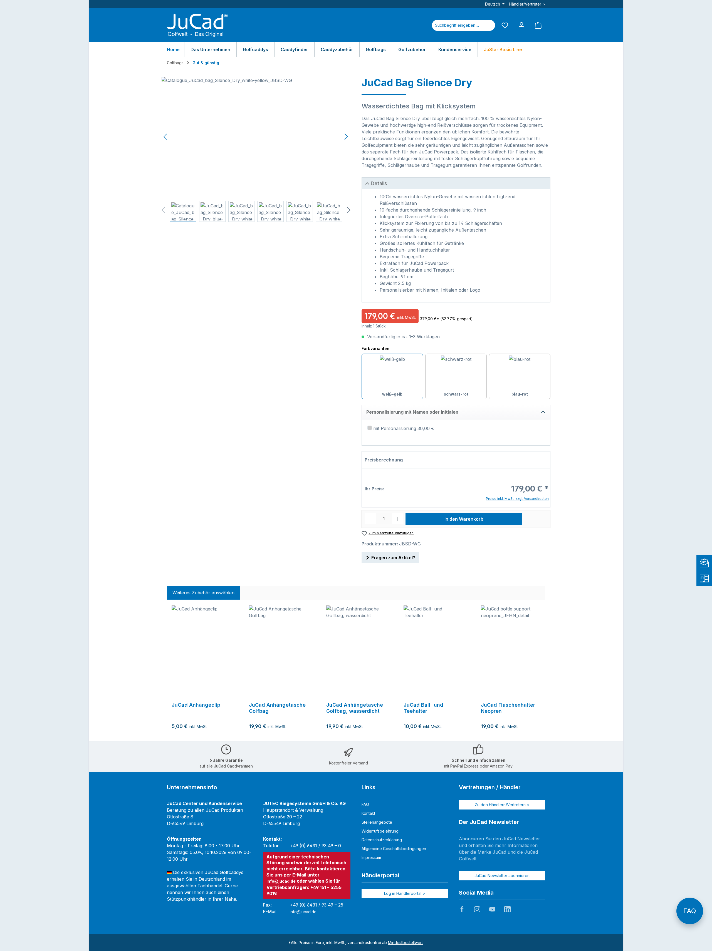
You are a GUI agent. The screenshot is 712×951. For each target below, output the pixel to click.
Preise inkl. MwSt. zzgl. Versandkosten (517, 498)
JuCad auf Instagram (477, 909)
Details (379, 183)
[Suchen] (488, 25)
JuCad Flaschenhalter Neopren (508, 708)
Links (368, 787)
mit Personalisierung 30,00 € (403, 428)
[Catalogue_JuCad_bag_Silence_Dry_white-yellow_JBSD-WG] (256, 137)
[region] (256, 149)
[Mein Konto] (521, 25)
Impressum (371, 857)
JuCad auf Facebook (462, 909)
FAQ (365, 804)
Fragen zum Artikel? (393, 557)
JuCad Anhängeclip (196, 705)
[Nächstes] (346, 137)
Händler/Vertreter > (527, 4)
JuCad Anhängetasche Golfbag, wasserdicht (354, 708)
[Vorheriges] (166, 137)
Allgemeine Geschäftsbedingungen (394, 848)
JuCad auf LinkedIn (507, 909)
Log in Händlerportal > (404, 893)
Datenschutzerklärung (382, 839)
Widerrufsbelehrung (380, 831)
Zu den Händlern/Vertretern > (502, 804)
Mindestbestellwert (405, 942)
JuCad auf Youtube (492, 909)
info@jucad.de (281, 881)
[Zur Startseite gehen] (197, 25)
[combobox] (457, 25)
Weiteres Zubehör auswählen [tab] (203, 592)
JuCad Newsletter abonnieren (502, 875)
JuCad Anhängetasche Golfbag (277, 708)
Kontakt (368, 813)
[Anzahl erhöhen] (398, 518)
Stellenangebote (377, 822)
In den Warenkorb (463, 519)
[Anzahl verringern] (370, 518)
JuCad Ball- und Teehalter (423, 708)
